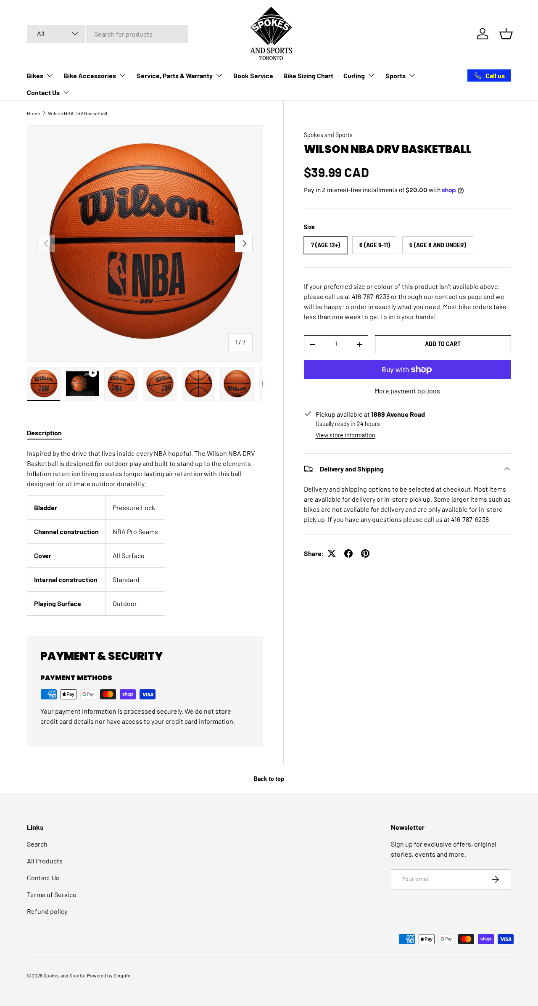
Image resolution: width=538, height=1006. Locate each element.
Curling (354, 75)
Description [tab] (44, 433)
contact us (451, 296)
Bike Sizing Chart (308, 75)
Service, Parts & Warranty (175, 75)
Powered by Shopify (108, 975)
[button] (506, 33)
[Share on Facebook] (348, 553)
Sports (395, 75)
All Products (45, 861)
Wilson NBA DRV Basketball (77, 113)
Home (33, 113)
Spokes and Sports (328, 134)
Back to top (269, 778)
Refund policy (47, 911)
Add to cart (443, 343)
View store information (345, 435)
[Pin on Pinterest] (365, 553)
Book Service (253, 75)
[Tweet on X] (331, 553)
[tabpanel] (145, 532)
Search (37, 844)
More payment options (407, 390)
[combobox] (107, 34)
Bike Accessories (90, 75)
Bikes (35, 75)
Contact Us (43, 92)
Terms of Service (51, 894)
